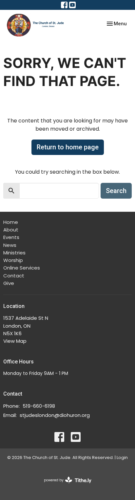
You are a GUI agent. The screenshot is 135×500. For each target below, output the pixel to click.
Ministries (14, 252)
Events (11, 237)
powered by (64, 485)
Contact (13, 275)
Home (10, 222)
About (10, 229)
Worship (13, 260)
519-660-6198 (39, 405)
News (9, 245)
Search (116, 191)
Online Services (21, 267)
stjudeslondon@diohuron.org (55, 415)
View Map (15, 340)
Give (8, 283)
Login (122, 457)
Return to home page (68, 147)
